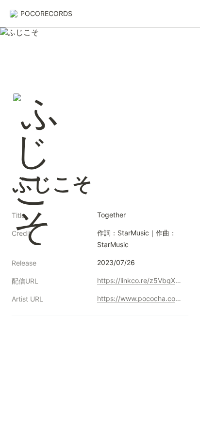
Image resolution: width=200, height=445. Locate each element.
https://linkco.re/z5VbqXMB (140, 280)
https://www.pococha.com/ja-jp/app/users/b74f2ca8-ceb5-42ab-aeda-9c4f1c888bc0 (140, 298)
